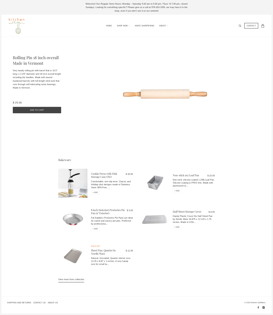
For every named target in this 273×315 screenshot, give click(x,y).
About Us (53, 303)
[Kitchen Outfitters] (18, 25)
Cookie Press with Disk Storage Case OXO (104, 175)
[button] (95, 192)
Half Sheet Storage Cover (187, 211)
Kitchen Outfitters (258, 303)
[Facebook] (258, 307)
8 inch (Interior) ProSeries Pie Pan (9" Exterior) (108, 211)
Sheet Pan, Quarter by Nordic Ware (103, 252)
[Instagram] (264, 307)
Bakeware (64, 160)
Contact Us (39, 303)
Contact (251, 26)
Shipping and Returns (19, 303)
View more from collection (71, 279)
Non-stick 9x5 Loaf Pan (186, 175)
